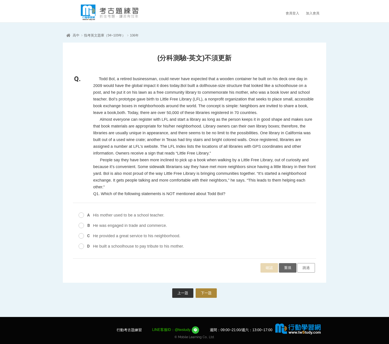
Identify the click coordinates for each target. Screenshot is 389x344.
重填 (287, 268)
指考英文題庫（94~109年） (104, 35)
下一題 (206, 293)
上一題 (182, 293)
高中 (76, 35)
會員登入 (292, 13)
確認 (269, 268)
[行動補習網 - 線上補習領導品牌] (298, 329)
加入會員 (312, 13)
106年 (134, 35)
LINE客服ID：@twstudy (171, 330)
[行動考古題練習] (103, 12)
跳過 (306, 268)
